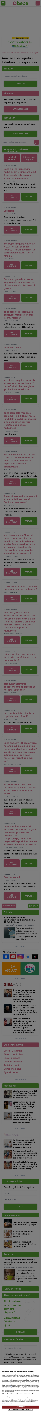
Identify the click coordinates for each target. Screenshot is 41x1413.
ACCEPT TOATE (20, 1407)
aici (11, 1386)
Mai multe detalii (24, 1377)
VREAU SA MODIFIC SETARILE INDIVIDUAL (20, 1410)
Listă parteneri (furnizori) (7, 1403)
